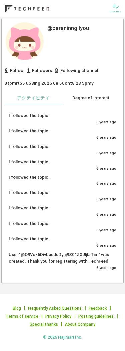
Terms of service (22, 316)
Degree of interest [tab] (91, 97)
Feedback (98, 308)
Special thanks (44, 324)
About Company (80, 324)
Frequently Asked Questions (55, 308)
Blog (17, 308)
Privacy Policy (58, 316)
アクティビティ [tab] (33, 97)
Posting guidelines (96, 316)
